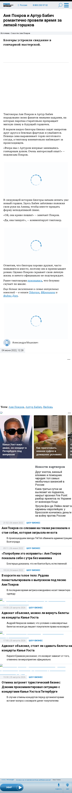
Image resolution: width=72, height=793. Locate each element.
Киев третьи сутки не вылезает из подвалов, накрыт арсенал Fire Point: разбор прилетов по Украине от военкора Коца (53, 495)
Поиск (60, 5)
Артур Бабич (33, 407)
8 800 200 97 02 (40, 5)
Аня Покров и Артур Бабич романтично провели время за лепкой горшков (32, 20)
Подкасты (58, 789)
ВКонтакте (48, 292)
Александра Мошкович (25, 342)
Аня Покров (16, 407)
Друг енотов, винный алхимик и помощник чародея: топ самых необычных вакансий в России (49, 478)
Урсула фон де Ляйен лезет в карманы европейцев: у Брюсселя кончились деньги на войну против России (53, 510)
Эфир (67, 789)
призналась (34, 280)
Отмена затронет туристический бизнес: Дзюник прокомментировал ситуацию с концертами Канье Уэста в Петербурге (31, 687)
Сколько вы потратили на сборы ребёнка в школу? (33, 780)
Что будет (10, 780)
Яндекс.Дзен (10, 296)
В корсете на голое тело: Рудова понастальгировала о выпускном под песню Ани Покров (34, 580)
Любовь (48, 407)
